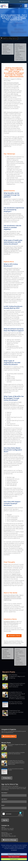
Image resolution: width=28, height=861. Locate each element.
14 (13, 21)
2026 (16, 21)
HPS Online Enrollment (13, 454)
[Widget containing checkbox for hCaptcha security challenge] (12, 814)
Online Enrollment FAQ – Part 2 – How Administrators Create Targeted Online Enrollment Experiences (20, 657)
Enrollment (17, 641)
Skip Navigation (23, 1)
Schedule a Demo (9, 621)
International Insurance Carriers (11, 250)
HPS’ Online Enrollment (11, 83)
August (11, 21)
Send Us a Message (10, 840)
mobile (18, 642)
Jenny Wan (22, 21)
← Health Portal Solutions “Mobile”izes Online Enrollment (6, 49)
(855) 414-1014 (5, 1)
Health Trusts (11, 378)
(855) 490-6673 (12, 836)
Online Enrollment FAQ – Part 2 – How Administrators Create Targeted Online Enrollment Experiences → (20, 52)
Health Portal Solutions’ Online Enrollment (13, 574)
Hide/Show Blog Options (9, 38)
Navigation (25, 5)
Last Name (4, 799)
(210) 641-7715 (7, 835)
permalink (18, 643)
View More (7, 778)
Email (3, 805)
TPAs (15, 248)
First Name (4, 792)
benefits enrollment (12, 642)
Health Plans (9, 248)
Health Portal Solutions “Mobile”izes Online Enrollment (6, 653)
